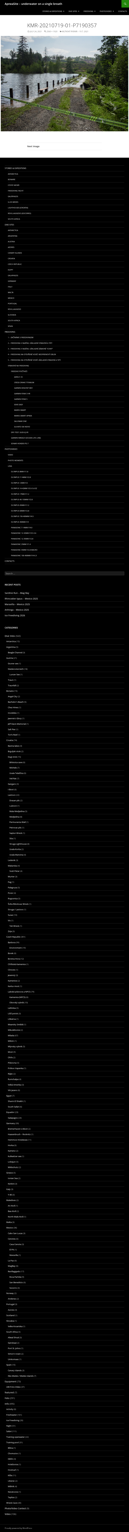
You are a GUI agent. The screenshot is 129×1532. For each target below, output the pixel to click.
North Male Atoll (15, 1216)
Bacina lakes (13, 745)
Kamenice (12, 980)
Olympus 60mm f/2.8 (20, 511)
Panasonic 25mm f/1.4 (21, 544)
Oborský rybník (16, 1002)
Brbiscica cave (15, 762)
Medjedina (14, 816)
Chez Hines (13, 707)
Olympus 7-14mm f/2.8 (21, 477)
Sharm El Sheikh (15, 1101)
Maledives (11, 1200)
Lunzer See (14, 674)
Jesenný (11, 975)
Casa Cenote (15, 1244)
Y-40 (10, 1194)
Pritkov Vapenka (15, 1068)
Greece (9, 1172)
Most (10, 1052)
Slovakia (12, 315)
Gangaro (12, 784)
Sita (11, 838)
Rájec (10, 1073)
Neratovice (13, 1491)
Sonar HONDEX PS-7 (19, 443)
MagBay (11, 1266)
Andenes (12, 1298)
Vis (9, 920)
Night (8, 1425)
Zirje (10, 931)
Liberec (11, 1480)
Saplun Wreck (15, 833)
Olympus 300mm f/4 (20, 522)
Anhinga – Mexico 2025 (17, 609)
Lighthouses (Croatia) (18, 207)
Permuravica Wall (17, 822)
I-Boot (11, 789)
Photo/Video (106, 11)
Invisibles (12, 712)
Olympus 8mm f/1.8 (19, 471)
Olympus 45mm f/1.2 (20, 505)
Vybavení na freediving (18, 365)
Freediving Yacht (15, 191)
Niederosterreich (16, 669)
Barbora (11, 942)
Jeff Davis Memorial (17, 723)
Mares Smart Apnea (23, 415)
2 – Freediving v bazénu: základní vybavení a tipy (30, 343)
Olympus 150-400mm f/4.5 (22, 516)
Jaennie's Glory (15, 718)
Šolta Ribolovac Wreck (18, 904)
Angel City (12, 696)
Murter (11, 876)
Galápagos (13, 196)
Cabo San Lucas (15, 1233)
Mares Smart (20, 410)
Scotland (10, 1315)
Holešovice (13, 1464)
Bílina (10, 1447)
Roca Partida (15, 1276)
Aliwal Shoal (13, 1337)
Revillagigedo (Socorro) (19, 213)
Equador (10, 1112)
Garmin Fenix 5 (20, 399)
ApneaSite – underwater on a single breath (33, 4)
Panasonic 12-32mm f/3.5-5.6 (23, 533)
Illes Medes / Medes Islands (20, 1375)
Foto (7, 1398)
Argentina (12, 236)
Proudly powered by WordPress (18, 1528)
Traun (10, 680)
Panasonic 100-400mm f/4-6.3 (24, 555)
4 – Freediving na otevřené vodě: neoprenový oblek (32, 354)
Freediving (88, 11)
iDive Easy (18, 404)
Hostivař (12, 1469)
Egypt (10, 270)
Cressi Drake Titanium (24, 382)
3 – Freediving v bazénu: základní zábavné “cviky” (30, 349)
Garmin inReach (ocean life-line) (26, 438)
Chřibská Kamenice (17, 964)
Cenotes (12, 1238)
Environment (15, 947)
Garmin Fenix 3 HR (22, 393)
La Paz (11, 1260)
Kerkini (11, 1183)
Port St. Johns (14, 1348)
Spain (10, 326)
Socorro (13, 1287)
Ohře (10, 1057)
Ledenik (11, 860)
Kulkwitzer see (14, 1156)
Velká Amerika (14, 1084)
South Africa (14, 219)
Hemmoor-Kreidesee (17, 1139)
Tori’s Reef (12, 734)
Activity (9, 1409)
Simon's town (14, 1353)
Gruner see (13, 663)
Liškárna (12, 1019)
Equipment (10, 1381)
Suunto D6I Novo (22, 426)
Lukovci (13, 805)
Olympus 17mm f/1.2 (20, 494)
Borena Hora (14, 958)
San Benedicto (16, 1282)
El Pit (11, 1249)
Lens (10, 466)
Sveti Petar (14, 871)
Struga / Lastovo (15, 909)
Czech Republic (15, 264)
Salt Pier (11, 729)
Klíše (10, 1475)
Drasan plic (14, 800)
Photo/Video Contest (15, 1508)
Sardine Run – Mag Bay (17, 592)
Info (7, 1403)
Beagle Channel (15, 652)
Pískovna (12, 1062)
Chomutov (13, 1453)
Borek (10, 953)
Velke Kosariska (15, 1326)
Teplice (11, 1497)
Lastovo (11, 795)
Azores (11, 247)
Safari (8, 1431)
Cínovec (11, 969)
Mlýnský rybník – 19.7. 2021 (75, 31)
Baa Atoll (12, 1211)
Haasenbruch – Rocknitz (19, 1134)
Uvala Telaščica (16, 773)
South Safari (13, 1106)
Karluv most (13, 986)
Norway (10, 1293)
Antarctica (13, 174)
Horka (11, 1145)
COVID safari (13, 185)
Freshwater (11, 1414)
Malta (10, 292)
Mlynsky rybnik (15, 1046)
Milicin (11, 1041)
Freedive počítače (19, 371)
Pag (9, 882)
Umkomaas (13, 1359)
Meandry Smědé (15, 1024)
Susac (10, 915)
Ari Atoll (11, 1205)
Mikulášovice (14, 1030)
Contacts (122, 11)
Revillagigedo (14, 309)
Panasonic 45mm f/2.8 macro (24, 550)
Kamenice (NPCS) (17, 997)
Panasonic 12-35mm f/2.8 (22, 538)
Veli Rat (12, 778)
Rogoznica (12, 898)
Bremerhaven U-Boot (18, 1128)
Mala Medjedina (16, 811)
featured (9, 1392)
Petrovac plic (15, 827)
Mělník (11, 1486)
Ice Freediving (12, 1420)
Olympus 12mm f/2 (19, 483)
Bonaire (11, 179)
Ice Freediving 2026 (15, 615)
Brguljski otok (14, 751)
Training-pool (12, 1442)
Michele (13, 767)
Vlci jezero (12, 1090)
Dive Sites (73, 11)
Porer (10, 893)
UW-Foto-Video (13, 1386)
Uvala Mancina (16, 854)
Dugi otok (12, 756)
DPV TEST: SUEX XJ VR (19, 432)
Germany (12, 281)
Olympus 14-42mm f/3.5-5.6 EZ (24, 488)
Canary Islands (15, 253)
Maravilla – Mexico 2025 (17, 604)
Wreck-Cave (11, 1502)
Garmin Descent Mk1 (23, 388)
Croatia (11, 258)
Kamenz (11, 1150)
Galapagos (13, 275)
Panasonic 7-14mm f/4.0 (21, 527)
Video (10, 455)
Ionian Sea (13, 1178)
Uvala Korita (15, 849)
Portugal (12, 303)
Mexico (11, 298)
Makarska (12, 865)
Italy (10, 287)
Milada (11, 1035)
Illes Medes (13, 202)
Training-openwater (15, 1437)
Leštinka (12, 1008)
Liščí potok (13, 1013)
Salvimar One (20, 421)
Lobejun (12, 1161)
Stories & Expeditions (52, 11)
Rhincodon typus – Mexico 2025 (21, 598)
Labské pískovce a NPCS (19, 991)
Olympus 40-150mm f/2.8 (22, 499)
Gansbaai (12, 1342)
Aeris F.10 (18, 377)
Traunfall (12, 685)
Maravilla (13, 1255)
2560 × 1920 (52, 31)
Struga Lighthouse (18, 843)
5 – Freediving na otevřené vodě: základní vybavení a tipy (34, 360)
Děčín (10, 1458)
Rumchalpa (13, 1079)
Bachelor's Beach (16, 701)
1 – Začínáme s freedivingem (20, 337)
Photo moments (15, 460)
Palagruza (12, 887)
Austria (11, 241)
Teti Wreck (14, 926)
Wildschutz (13, 1167)
